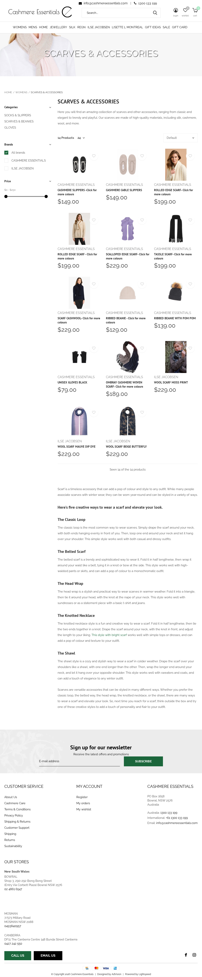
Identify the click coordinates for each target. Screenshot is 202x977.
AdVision (116, 974)
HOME (43, 27)
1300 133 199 (147, 3)
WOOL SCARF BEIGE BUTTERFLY (126, 446)
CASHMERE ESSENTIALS (28, 160)
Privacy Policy (13, 815)
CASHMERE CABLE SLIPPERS (124, 190)
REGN (81, 27)
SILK (72, 27)
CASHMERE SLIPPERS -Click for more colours (77, 192)
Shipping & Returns (17, 821)
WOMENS (20, 27)
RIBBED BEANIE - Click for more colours (126, 320)
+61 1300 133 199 (177, 818)
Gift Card (179, 27)
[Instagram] (194, 955)
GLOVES (10, 127)
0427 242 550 (13, 943)
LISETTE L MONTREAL (127, 27)
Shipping (10, 834)
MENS (33, 27)
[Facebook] (186, 955)
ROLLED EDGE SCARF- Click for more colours (173, 192)
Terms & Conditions (17, 809)
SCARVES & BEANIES (19, 121)
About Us (10, 797)
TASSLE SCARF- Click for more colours (173, 256)
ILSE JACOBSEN (99, 27)
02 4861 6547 (13, 889)
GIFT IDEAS (153, 27)
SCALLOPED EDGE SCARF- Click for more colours (127, 256)
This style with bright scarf (109, 635)
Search (155, 13)
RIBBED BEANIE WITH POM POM (175, 318)
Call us (17, 955)
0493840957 (12, 926)
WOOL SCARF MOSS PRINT (171, 382)
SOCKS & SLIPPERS (17, 115)
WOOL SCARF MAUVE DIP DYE (76, 446)
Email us (48, 955)
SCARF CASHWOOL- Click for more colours (79, 320)
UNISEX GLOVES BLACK (72, 382)
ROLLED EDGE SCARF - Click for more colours (77, 256)
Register (82, 797)
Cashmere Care (14, 803)
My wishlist (83, 809)
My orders (83, 803)
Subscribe (143, 761)
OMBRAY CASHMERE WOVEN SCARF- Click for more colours (124, 384)
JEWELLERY (58, 27)
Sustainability (13, 846)
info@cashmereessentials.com (106, 3)
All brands (18, 152)
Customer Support (16, 828)
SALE (166, 27)
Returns (9, 840)
